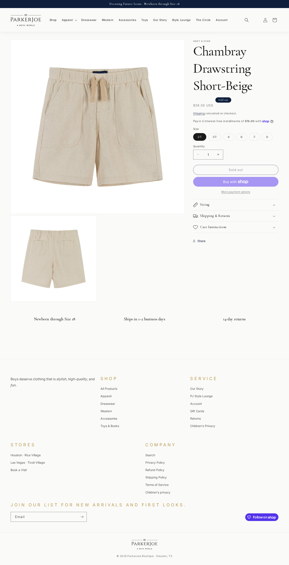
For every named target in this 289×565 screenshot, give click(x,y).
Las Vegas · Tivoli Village (28, 462)
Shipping (199, 113)
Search (150, 455)
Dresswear (107, 403)
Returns (195, 418)
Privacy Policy (155, 462)
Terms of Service (157, 484)
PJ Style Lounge (201, 396)
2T (202, 138)
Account (196, 403)
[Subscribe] (82, 517)
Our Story (197, 388)
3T (217, 138)
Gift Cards (197, 411)
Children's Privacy (202, 426)
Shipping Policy (156, 477)
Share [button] (201, 241)
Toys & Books (109, 426)
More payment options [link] (235, 191)
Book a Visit (19, 470)
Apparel (105, 396)
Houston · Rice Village (26, 455)
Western (106, 411)
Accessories (108, 418)
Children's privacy (157, 492)
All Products (108, 388)
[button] (69, 20)
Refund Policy (154, 470)
